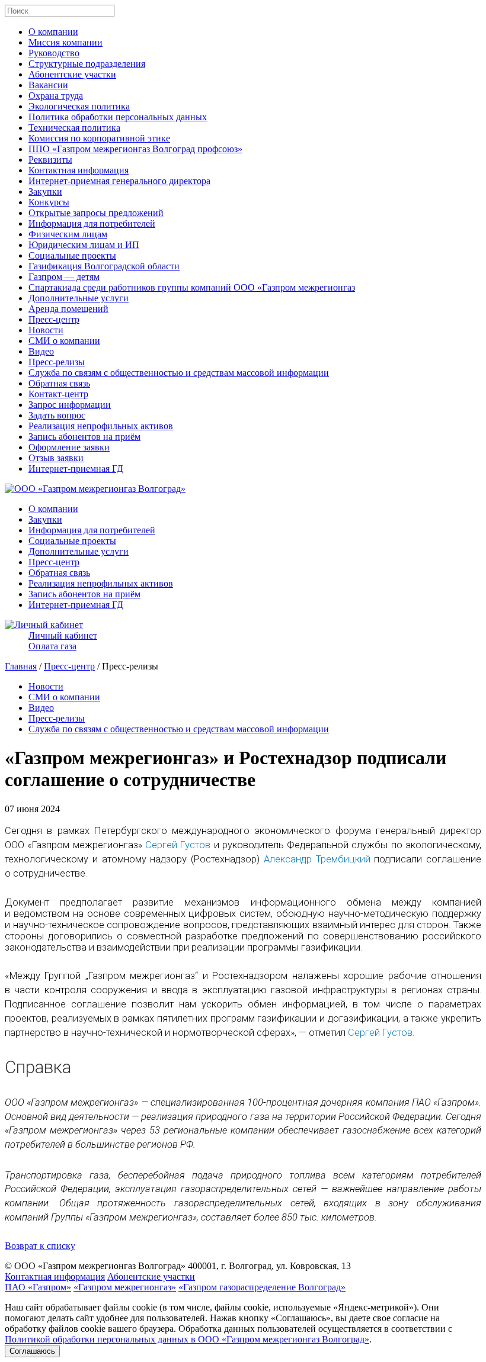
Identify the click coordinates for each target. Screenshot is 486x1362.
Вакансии (48, 85)
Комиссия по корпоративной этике (99, 138)
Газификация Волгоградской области (104, 266)
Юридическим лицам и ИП (83, 245)
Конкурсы (48, 202)
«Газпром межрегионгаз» (124, 1287)
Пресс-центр (53, 319)
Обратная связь (59, 383)
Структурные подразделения (86, 64)
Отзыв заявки (56, 458)
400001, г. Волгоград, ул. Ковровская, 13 (269, 1266)
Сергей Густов (177, 845)
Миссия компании (65, 42)
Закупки (45, 191)
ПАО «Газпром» (38, 1287)
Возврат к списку (40, 1246)
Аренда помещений (68, 309)
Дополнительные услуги (78, 298)
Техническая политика (74, 128)
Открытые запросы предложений (96, 213)
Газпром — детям (64, 277)
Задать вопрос (56, 415)
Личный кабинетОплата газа (62, 640)
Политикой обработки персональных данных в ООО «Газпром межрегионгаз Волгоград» (187, 1339)
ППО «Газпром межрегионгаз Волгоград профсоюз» (135, 149)
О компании (53, 32)
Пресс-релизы (56, 362)
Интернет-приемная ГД (75, 468)
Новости (45, 330)
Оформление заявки (69, 447)
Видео (41, 351)
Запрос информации (69, 405)
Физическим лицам (67, 234)
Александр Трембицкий (317, 859)
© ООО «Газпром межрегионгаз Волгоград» (95, 1266)
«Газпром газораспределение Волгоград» (262, 1287)
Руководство (53, 53)
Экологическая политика (79, 106)
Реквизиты (50, 159)
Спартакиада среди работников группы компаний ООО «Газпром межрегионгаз (191, 287)
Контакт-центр (58, 394)
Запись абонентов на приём (84, 437)
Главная (21, 666)
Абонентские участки (72, 74)
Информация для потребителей (91, 223)
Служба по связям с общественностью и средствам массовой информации (178, 373)
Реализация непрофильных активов (100, 426)
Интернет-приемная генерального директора (119, 181)
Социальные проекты (72, 255)
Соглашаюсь (32, 1351)
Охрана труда (55, 96)
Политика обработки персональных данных (117, 117)
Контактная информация (78, 170)
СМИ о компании (64, 341)
